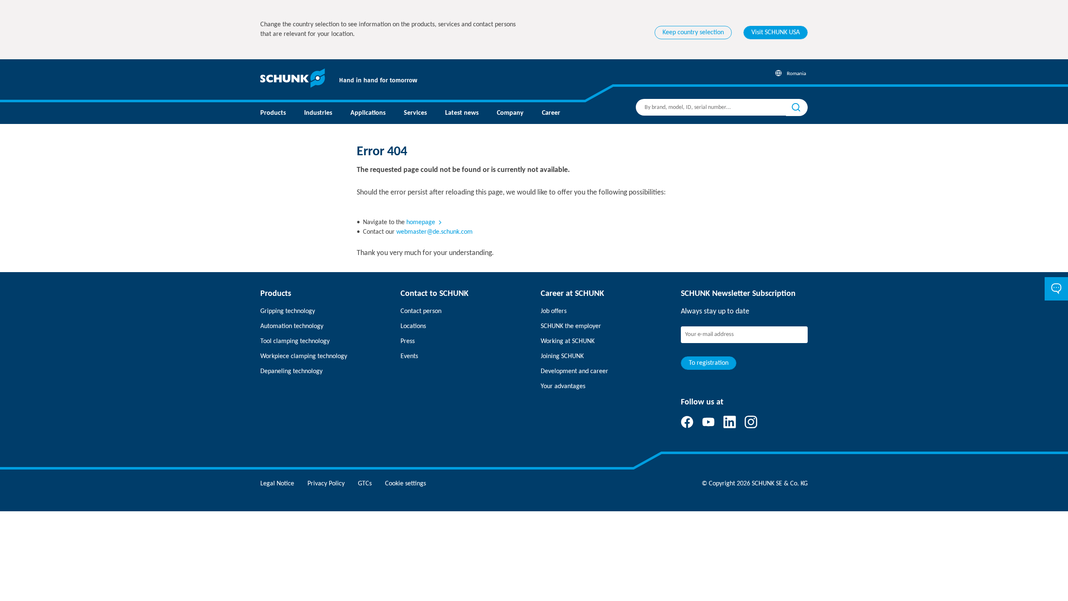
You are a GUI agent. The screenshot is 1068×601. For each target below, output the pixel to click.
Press (407, 341)
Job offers (554, 311)
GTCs (365, 483)
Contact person (420, 311)
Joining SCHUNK (562, 356)
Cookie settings (405, 483)
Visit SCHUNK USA (775, 32)
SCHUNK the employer (571, 326)
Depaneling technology (291, 371)
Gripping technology (287, 311)
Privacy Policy (326, 483)
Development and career (574, 371)
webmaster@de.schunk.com (434, 232)
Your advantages (563, 386)
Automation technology (291, 326)
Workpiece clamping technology (303, 356)
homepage (420, 222)
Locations (413, 326)
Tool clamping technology (295, 341)
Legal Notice (277, 483)
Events (409, 356)
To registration (708, 363)
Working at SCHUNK (567, 341)
